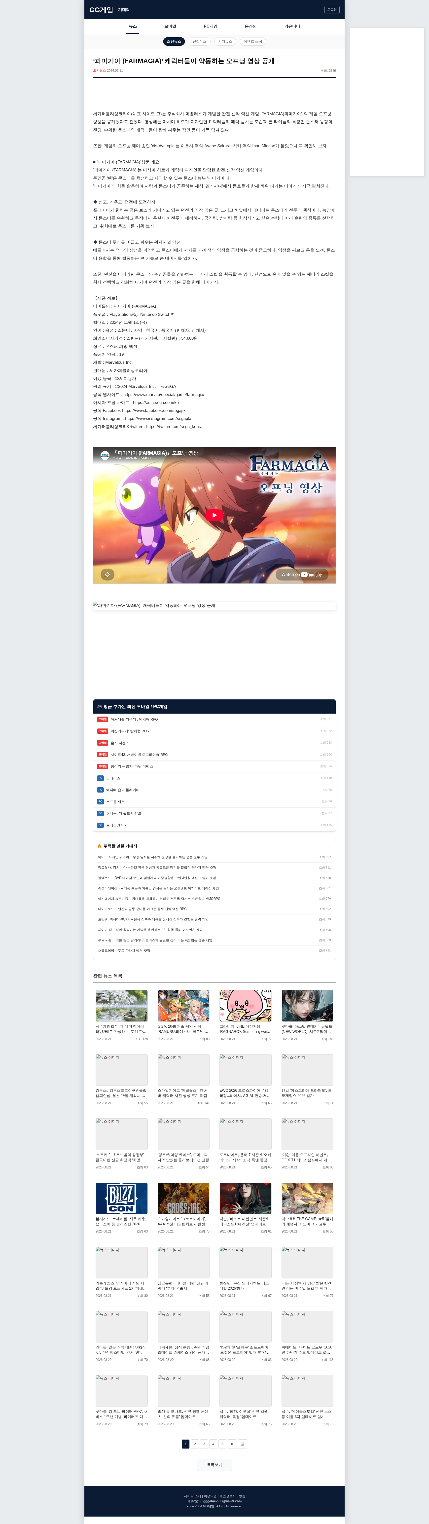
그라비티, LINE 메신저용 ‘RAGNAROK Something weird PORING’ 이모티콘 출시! (244, 1029)
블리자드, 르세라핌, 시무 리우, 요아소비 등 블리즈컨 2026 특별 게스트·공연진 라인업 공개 (121, 1222)
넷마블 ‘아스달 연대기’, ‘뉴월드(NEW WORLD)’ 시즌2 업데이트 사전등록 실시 (307, 1029)
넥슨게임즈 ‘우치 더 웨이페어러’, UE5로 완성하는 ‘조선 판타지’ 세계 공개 (121, 1029)
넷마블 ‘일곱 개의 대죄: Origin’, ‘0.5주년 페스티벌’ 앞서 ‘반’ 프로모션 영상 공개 (121, 1350)
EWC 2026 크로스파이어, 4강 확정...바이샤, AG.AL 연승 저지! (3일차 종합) (243, 1093)
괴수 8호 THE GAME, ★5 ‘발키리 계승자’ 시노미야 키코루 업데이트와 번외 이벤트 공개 (307, 1222)
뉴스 (133, 26)
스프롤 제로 (115, 802)
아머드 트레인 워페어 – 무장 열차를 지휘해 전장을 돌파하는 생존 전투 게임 (153, 857)
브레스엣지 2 (116, 825)
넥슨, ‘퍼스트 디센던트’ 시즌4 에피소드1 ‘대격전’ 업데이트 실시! (245, 1222)
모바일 (170, 26)
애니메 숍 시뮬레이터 (123, 790)
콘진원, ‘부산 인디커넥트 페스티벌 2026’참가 (244, 1285)
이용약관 (210, 1496)
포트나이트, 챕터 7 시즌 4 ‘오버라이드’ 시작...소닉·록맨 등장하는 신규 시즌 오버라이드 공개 (245, 1157)
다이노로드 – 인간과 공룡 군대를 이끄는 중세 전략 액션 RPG (142, 909)
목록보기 (214, 1465)
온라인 (251, 26)
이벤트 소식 (253, 41)
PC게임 (210, 26)
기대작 (124, 9)
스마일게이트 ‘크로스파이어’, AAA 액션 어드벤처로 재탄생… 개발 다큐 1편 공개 (183, 1222)
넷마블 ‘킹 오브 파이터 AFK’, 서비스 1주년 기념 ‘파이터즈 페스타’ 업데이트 (121, 1414)
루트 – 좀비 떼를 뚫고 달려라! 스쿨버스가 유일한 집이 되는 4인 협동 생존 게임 (155, 940)
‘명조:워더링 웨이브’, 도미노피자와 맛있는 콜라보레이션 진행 (183, 1157)
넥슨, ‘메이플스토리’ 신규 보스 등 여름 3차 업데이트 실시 (307, 1414)
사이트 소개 (192, 1496)
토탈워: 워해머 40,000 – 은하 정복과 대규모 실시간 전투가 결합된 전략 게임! (154, 919)
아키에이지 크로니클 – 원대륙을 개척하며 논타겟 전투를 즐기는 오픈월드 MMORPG (159, 899)
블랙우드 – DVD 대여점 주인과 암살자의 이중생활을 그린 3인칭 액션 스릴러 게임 (157, 878)
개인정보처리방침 (232, 1496)
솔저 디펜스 (120, 743)
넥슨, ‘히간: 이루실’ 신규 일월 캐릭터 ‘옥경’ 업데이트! (243, 1414)
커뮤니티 (292, 26)
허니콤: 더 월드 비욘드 (124, 813)
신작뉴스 (200, 41)
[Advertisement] (214, 95)
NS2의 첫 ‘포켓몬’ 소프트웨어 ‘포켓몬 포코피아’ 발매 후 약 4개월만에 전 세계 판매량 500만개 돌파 (244, 1350)
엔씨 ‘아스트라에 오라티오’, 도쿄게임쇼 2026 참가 (307, 1093)
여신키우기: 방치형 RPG (130, 731)
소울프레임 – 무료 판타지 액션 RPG (124, 950)
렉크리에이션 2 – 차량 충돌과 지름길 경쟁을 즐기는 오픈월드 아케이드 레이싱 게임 (158, 888)
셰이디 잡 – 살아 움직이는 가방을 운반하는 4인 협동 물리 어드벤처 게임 (150, 930)
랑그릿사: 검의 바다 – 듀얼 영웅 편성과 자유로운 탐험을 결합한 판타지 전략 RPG (157, 867)
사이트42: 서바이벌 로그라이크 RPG (139, 755)
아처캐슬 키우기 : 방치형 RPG (134, 719)
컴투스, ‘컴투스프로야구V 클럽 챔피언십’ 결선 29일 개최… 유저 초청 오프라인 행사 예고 (121, 1093)
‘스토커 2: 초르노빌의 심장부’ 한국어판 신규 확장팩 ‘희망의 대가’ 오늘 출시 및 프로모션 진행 (121, 1157)
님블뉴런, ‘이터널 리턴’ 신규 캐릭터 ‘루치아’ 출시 (183, 1285)
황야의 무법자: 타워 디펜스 (132, 766)
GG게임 (101, 10)
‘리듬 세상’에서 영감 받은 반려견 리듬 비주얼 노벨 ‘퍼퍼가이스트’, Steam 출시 (307, 1286)
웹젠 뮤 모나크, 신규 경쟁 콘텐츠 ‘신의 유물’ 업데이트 (183, 1414)
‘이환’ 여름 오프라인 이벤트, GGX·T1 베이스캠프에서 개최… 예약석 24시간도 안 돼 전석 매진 (306, 1157)
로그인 (332, 9)
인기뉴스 (225, 41)
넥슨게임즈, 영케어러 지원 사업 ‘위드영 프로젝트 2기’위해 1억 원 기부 (121, 1286)
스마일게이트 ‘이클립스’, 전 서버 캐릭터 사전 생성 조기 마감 (183, 1093)
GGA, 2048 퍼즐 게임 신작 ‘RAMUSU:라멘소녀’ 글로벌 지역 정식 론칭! (183, 1029)
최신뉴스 (174, 41)
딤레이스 (113, 778)
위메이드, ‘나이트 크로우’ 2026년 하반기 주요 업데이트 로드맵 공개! (307, 1350)
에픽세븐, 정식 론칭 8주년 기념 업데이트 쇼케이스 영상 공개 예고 (183, 1350)
